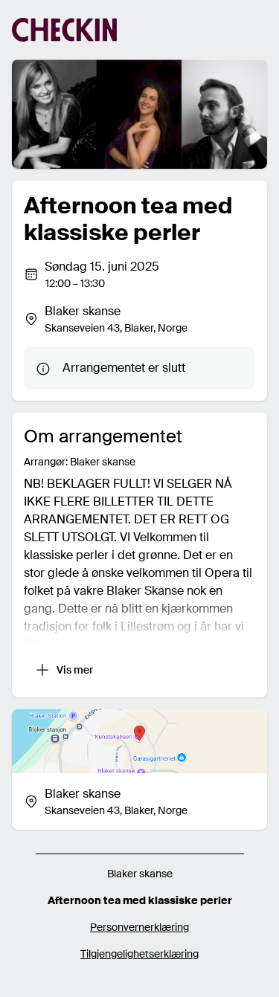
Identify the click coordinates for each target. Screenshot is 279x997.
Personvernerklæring (139, 927)
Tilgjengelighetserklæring (139, 954)
